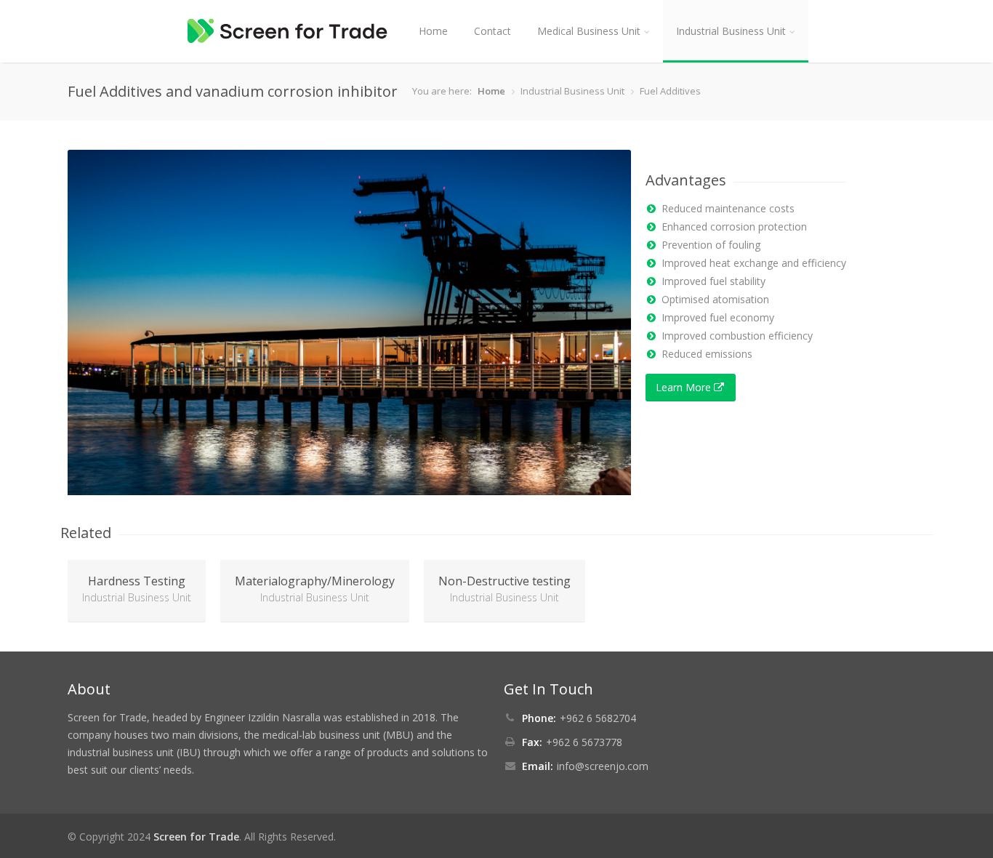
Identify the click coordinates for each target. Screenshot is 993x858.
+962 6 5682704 (598, 718)
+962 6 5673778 (584, 742)
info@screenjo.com (602, 766)
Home (433, 31)
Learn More (685, 387)
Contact (492, 31)
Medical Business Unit (588, 31)
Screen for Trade (196, 836)
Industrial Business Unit (731, 31)
